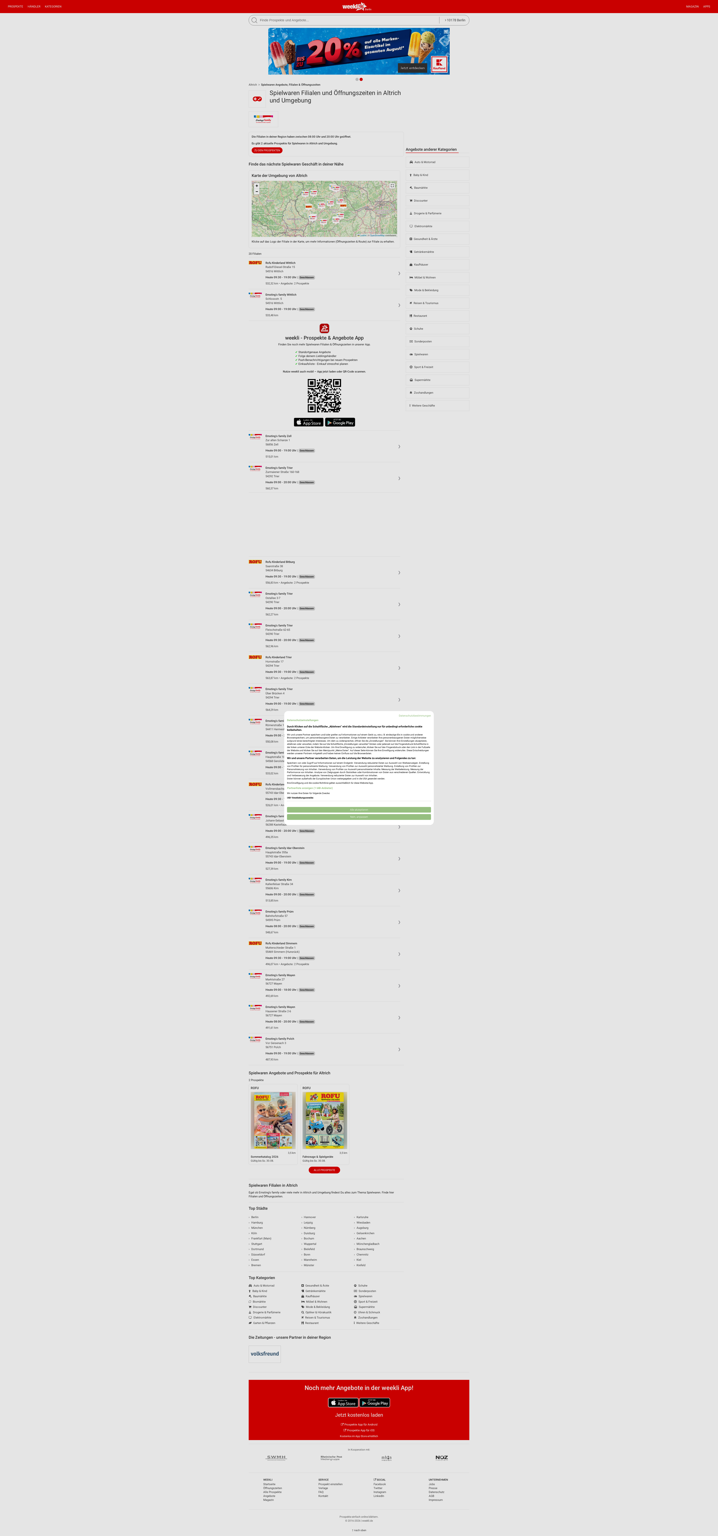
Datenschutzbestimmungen (415, 715)
